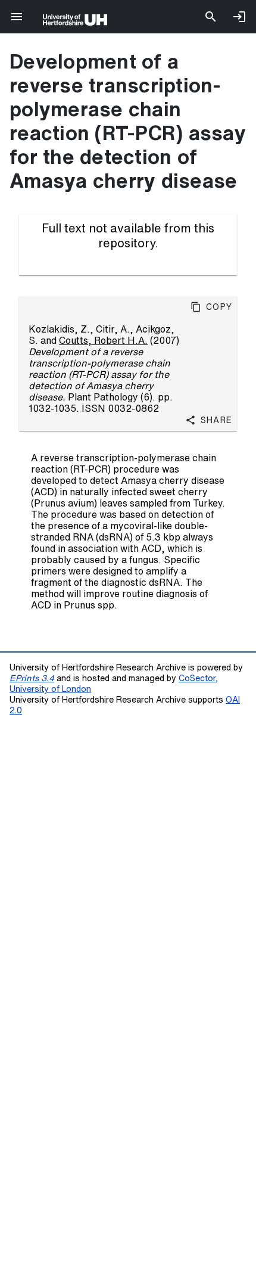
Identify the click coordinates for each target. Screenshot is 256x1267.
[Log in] (239, 16)
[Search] (210, 16)
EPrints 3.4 (32, 677)
